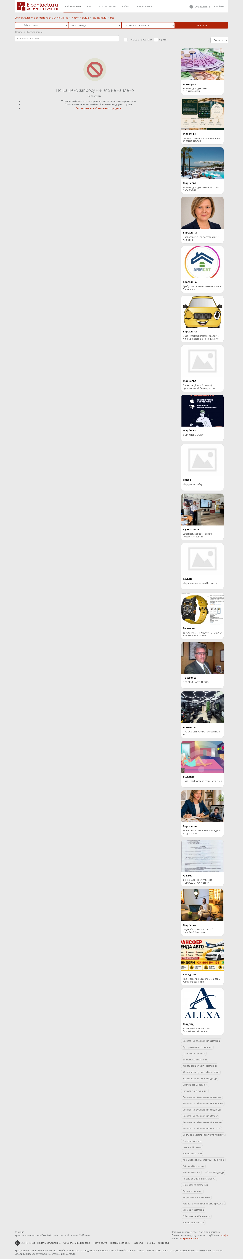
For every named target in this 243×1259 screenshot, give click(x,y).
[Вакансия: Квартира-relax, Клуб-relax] (202, 756)
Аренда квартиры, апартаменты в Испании (204, 1159)
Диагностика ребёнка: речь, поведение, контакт (198, 535)
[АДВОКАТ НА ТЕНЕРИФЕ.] (202, 657)
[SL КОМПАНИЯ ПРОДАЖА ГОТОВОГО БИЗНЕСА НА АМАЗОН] (202, 608)
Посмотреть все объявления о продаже (98, 108)
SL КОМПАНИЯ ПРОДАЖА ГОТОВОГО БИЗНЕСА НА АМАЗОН (202, 634)
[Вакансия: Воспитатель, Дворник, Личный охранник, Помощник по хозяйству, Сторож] (202, 311)
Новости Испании (192, 1147)
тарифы (223, 1235)
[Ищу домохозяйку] (202, 459)
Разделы (138, 1242)
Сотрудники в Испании (195, 1091)
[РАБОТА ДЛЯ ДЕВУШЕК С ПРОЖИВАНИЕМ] (202, 64)
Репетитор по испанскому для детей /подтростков (202, 832)
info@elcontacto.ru (189, 1238)
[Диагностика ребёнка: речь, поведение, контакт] (202, 509)
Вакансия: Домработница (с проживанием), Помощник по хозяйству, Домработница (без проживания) (199, 387)
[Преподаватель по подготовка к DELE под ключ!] (202, 212)
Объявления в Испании (195, 1184)
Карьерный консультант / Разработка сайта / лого (196, 1030)
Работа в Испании (192, 1153)
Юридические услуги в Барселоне (201, 1072)
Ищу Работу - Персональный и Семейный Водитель (199, 931)
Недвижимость (146, 6)
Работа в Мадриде (214, 1172)
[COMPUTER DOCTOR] (202, 410)
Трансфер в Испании (194, 1053)
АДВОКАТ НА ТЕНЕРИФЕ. (196, 682)
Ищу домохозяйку (192, 484)
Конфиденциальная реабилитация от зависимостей (201, 139)
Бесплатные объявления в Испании (202, 1040)
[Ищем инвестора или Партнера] (202, 558)
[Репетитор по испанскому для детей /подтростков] (202, 806)
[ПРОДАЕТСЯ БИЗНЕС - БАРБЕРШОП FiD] (202, 707)
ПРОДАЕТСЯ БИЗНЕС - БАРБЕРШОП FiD (201, 733)
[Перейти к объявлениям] (94, 69)
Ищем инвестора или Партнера (200, 583)
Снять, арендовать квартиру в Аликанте (204, 1134)
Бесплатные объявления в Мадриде (202, 1109)
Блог (90, 6)
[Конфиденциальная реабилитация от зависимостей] (202, 113)
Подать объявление (49, 1242)
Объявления (73, 6)
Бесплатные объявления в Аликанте (202, 1097)
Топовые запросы (192, 1141)
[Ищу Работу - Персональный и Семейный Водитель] (202, 905)
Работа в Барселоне (193, 1166)
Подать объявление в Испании (199, 1178)
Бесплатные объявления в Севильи (201, 1128)
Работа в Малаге (191, 1172)
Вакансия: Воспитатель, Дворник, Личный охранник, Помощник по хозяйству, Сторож (201, 338)
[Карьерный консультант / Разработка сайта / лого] (202, 1004)
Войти (220, 6)
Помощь (150, 1242)
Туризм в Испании (192, 1191)
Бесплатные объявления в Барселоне (203, 1103)
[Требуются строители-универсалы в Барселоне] (202, 261)
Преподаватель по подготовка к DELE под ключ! (202, 238)
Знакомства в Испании (195, 1059)
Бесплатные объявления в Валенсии (202, 1122)
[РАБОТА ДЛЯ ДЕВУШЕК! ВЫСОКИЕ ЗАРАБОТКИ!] (202, 163)
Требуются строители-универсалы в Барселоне (202, 288)
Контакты (163, 1242)
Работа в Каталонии (193, 1222)
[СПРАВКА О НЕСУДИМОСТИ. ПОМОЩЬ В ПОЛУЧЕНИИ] (202, 855)
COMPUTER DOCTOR (193, 435)
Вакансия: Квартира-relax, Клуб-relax (202, 781)
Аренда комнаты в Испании (197, 1047)
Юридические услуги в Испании (200, 1065)
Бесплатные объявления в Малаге (201, 1115)
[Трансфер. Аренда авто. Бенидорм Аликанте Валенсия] (202, 954)
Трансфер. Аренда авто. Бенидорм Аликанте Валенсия (201, 980)
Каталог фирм (107, 6)
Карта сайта (100, 1242)
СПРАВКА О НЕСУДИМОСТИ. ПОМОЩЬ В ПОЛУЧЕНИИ (197, 881)
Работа (126, 6)
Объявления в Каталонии (196, 1216)
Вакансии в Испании (194, 1209)
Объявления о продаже (76, 1242)
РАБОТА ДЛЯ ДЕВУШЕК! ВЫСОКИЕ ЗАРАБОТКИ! (200, 189)
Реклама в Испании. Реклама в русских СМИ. (204, 1203)
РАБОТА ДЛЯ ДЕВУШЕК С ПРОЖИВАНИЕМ (196, 90)
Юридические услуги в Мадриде (200, 1078)
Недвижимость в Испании (196, 1197)
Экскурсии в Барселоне (195, 1084)
